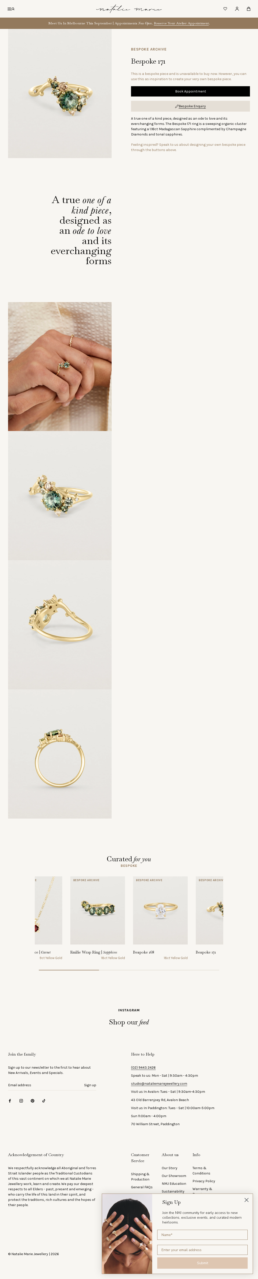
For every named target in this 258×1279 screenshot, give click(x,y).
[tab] (129, 865)
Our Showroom (174, 1176)
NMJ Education (174, 1183)
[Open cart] (248, 9)
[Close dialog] (246, 1200)
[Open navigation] (11, 9)
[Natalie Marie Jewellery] (129, 9)
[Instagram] (21, 1100)
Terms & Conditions (201, 1170)
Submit (202, 1263)
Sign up (90, 1085)
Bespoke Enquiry (192, 106)
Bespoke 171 (206, 952)
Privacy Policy (203, 1181)
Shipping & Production (140, 1176)
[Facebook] (10, 1100)
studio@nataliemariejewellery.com (159, 1083)
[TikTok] (44, 1100)
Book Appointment (190, 91)
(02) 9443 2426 (143, 1067)
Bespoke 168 (143, 952)
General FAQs (142, 1187)
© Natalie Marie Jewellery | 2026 (33, 1254)
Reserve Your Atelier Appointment (181, 23)
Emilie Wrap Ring (93, 952)
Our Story (169, 1168)
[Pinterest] (32, 1100)
